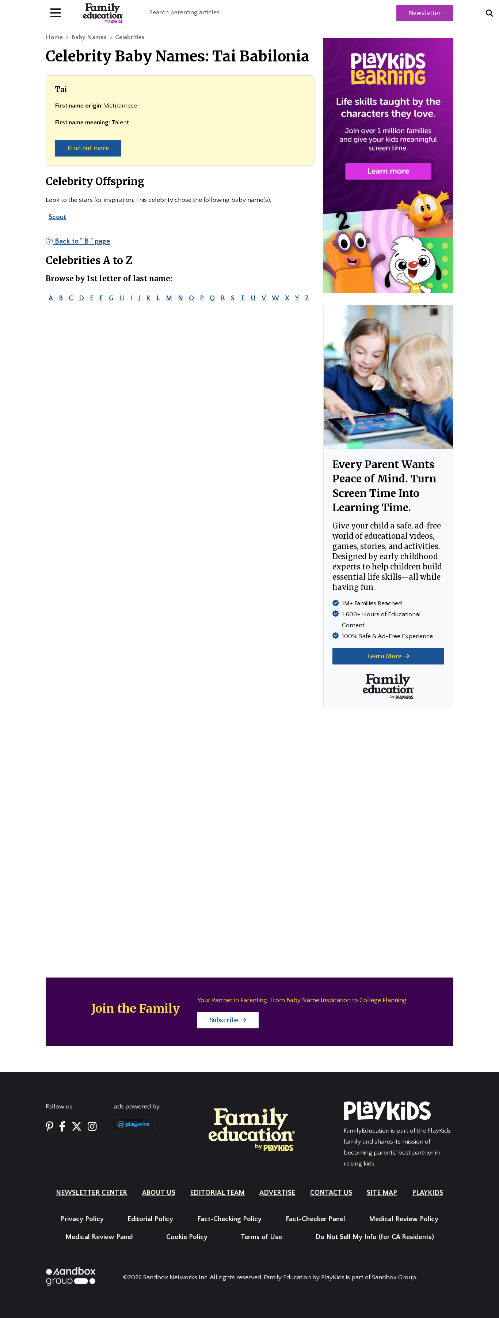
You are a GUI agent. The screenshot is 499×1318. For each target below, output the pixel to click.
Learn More (385, 656)
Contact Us (331, 1193)
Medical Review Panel (99, 1237)
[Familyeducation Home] (251, 1129)
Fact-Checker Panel (315, 1219)
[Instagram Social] (92, 1127)
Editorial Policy (150, 1219)
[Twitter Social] (77, 1127)
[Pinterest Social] (49, 1127)
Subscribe (225, 1020)
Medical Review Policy (403, 1219)
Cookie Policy (186, 1237)
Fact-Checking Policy (229, 1219)
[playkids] (388, 165)
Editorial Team (217, 1193)
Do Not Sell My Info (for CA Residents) (374, 1237)
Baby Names (89, 37)
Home (54, 37)
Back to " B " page (81, 241)
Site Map (382, 1193)
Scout (57, 217)
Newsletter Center (91, 1193)
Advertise (277, 1193)
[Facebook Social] (62, 1127)
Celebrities (130, 37)
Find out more (88, 148)
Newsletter (425, 12)
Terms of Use (261, 1237)
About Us (158, 1193)
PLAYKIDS (427, 1193)
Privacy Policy (82, 1219)
